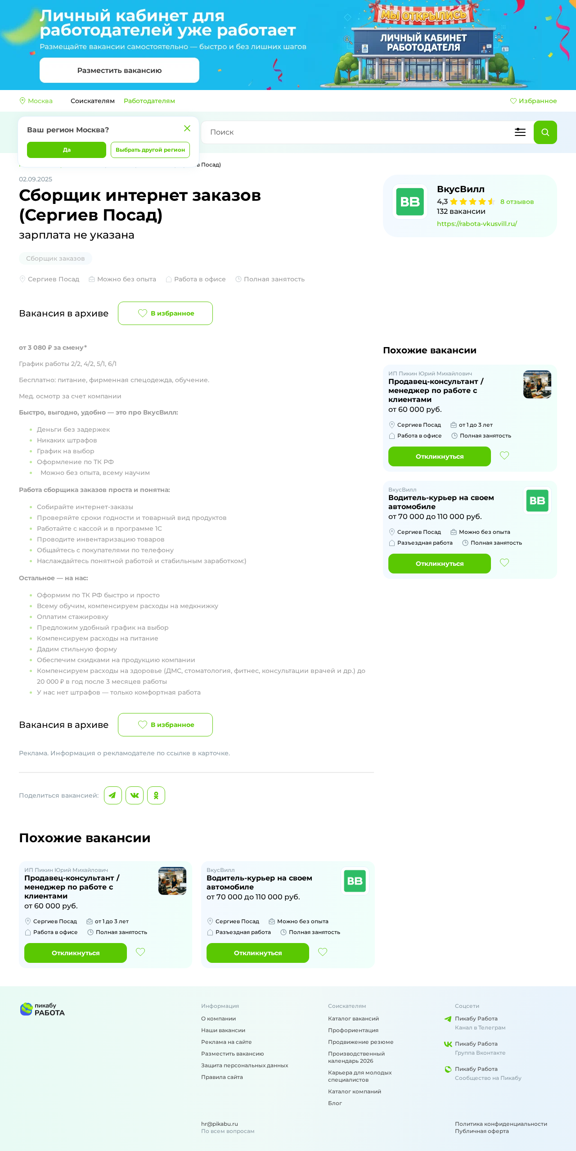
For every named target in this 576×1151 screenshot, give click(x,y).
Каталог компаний (354, 1091)
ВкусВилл (461, 189)
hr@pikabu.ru (219, 1123)
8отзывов (517, 202)
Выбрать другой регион (150, 149)
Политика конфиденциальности (501, 1123)
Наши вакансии (223, 1030)
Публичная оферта (482, 1131)
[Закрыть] (187, 128)
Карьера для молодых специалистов (360, 1076)
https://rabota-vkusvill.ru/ (477, 224)
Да (67, 149)
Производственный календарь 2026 (356, 1057)
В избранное (172, 313)
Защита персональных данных (244, 1065)
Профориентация (353, 1030)
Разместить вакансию (232, 1053)
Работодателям (149, 100)
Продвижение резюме (361, 1041)
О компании (218, 1018)
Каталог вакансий (353, 1018)
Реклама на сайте (226, 1041)
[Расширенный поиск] (520, 132)
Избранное (538, 100)
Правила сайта (222, 1077)
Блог (335, 1103)
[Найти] (545, 132)
